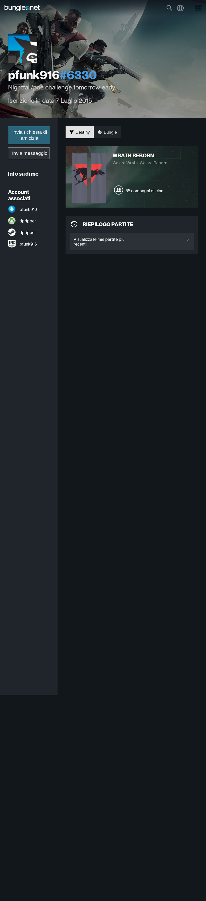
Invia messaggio (29, 153)
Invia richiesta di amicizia (29, 135)
